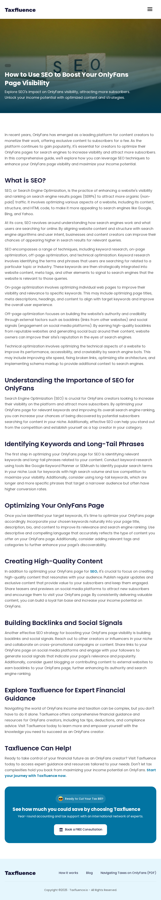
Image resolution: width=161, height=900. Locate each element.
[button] (150, 9)
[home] (20, 9)
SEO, (94, 571)
